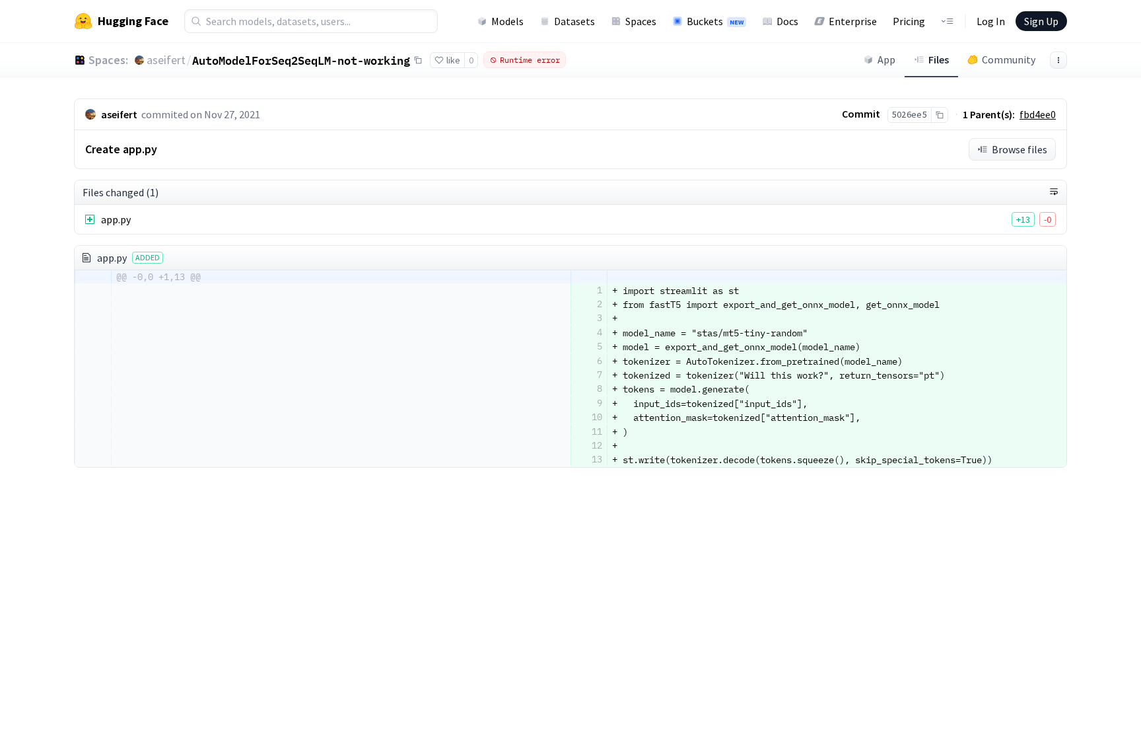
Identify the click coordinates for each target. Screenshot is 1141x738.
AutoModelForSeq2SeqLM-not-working (301, 60)
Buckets (715, 21)
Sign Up (1041, 21)
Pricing (909, 21)
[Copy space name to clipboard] (418, 60)
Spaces (640, 21)
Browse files (1019, 149)
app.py (116, 219)
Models (507, 21)
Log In (991, 21)
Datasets (574, 21)
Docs (787, 21)
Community (1008, 59)
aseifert (166, 59)
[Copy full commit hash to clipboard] (939, 115)
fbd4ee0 (1038, 114)
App (886, 59)
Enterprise (853, 21)
